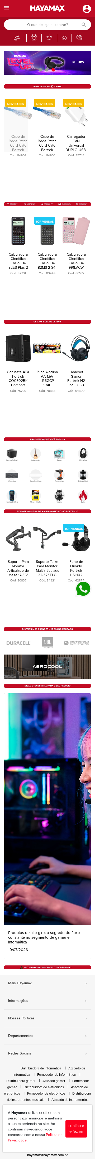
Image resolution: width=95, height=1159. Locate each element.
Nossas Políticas (47, 1018)
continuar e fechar (76, 1128)
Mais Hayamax (47, 983)
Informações (47, 1001)
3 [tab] (53, 70)
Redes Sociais (47, 1053)
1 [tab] (41, 70)
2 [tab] (47, 70)
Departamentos (47, 1036)
